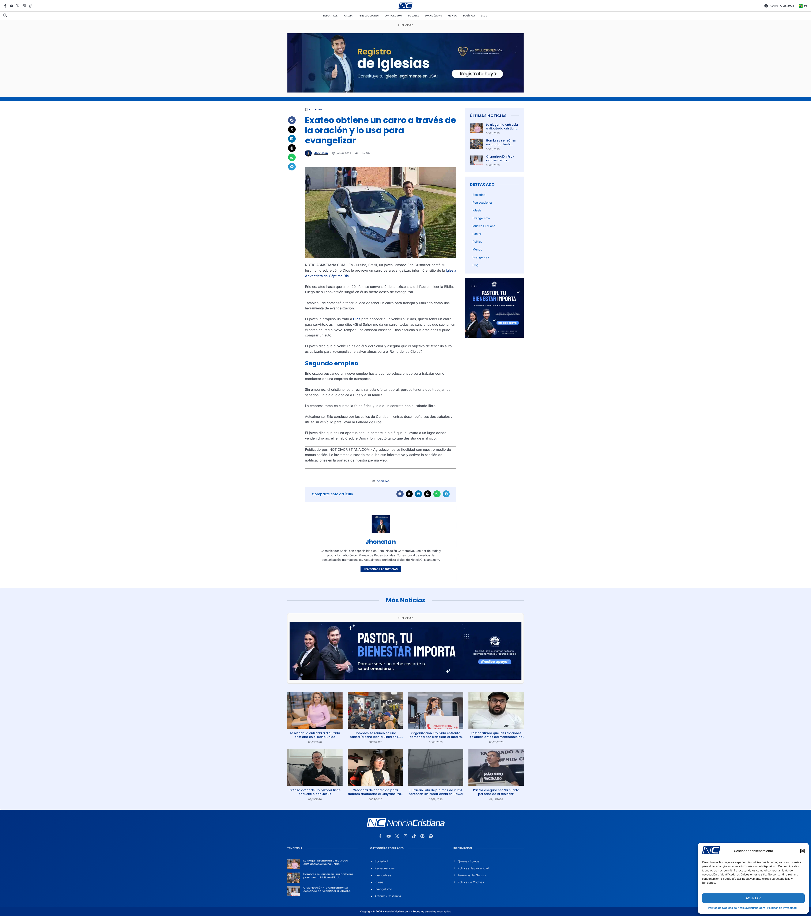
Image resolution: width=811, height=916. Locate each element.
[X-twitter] (18, 6)
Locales (413, 15)
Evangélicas (433, 15)
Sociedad (315, 109)
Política (469, 15)
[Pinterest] (422, 836)
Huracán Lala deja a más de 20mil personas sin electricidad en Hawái (436, 792)
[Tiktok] (30, 6)
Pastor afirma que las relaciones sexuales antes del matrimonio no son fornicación (496, 737)
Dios (357, 319)
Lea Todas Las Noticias (381, 569)
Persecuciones (369, 15)
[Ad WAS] (405, 91)
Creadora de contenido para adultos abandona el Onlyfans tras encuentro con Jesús (375, 794)
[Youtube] (11, 6)
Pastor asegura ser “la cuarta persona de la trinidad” (496, 792)
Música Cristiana (483, 226)
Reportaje (330, 15)
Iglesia (347, 15)
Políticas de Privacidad (782, 907)
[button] (802, 851)
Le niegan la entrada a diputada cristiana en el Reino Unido (502, 128)
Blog (484, 15)
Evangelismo (393, 15)
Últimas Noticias (488, 115)
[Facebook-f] (5, 6)
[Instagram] (24, 6)
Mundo (452, 15)
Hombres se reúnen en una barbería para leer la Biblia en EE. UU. (502, 146)
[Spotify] (431, 836)
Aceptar (753, 898)
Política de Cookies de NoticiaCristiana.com (736, 907)
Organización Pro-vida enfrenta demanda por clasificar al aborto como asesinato (436, 737)
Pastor (476, 233)
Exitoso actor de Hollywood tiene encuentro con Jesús (315, 792)
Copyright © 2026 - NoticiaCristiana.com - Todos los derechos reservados (405, 911)
